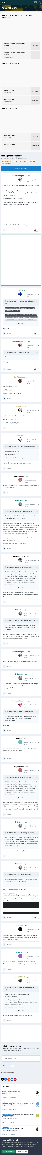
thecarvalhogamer (8, 158)
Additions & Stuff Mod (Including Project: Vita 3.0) (18, 1103)
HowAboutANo (27, 446)
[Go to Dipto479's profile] (37, 1115)
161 (24, 290)
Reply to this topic (21, 168)
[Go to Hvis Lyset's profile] (20, 504)
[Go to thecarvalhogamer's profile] (20, 179)
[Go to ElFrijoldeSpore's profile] (20, 560)
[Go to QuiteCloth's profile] (20, 929)
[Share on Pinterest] (15, 1079)
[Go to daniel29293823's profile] (20, 981)
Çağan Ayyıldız (8, 1105)
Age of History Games (27, 1146)
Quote (9, 230)
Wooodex (7, 1130)
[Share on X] (2, 1079)
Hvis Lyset (25, 567)
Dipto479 (6, 1118)
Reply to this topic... (11, 1058)
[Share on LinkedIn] (11, 1079)
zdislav (6, 1093)
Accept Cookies (9, 1152)
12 (27, 952)
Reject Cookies (22, 1152)
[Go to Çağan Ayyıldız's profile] (37, 1104)
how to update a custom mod (11, 1091)
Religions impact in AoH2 (17, 1128)
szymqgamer (19, 476)
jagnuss (19, 739)
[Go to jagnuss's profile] (20, 742)
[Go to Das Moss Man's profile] (37, 1092)
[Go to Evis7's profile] (20, 294)
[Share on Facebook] (5, 1079)
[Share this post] (38, 180)
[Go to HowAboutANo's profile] (20, 381)
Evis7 (24, 352)
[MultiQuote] (4, 230)
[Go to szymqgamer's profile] (20, 480)
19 (26, 925)
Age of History (9, 8)
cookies (13, 1142)
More (25, 158)
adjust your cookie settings (18, 1144)
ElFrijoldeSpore (19, 557)
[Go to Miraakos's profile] (20, 410)
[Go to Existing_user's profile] (20, 956)
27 (29, 176)
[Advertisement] (21, 258)
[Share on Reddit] (8, 1079)
